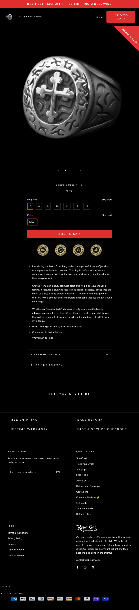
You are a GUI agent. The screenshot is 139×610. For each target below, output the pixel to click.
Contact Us (82, 491)
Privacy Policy (15, 538)
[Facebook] (77, 567)
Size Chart (81, 458)
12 (76, 206)
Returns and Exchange (88, 486)
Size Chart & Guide (45, 354)
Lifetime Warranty (17, 555)
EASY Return (90, 419)
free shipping (23, 419)
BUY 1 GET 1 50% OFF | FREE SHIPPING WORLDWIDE (69, 3)
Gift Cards (81, 503)
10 (57, 206)
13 (86, 206)
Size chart (107, 199)
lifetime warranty (28, 429)
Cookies (12, 544)
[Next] (80, 170)
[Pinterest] (93, 567)
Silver (32, 222)
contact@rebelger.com (88, 560)
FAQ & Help (82, 475)
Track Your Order (85, 464)
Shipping (81, 469)
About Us (81, 480)
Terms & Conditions (18, 532)
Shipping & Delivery (47, 365)
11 (67, 206)
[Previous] (58, 170)
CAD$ (4, 586)
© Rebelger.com (12, 594)
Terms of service (84, 508)
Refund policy (83, 514)
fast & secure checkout (102, 429)
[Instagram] (85, 567)
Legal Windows (16, 549)
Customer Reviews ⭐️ (88, 497)
